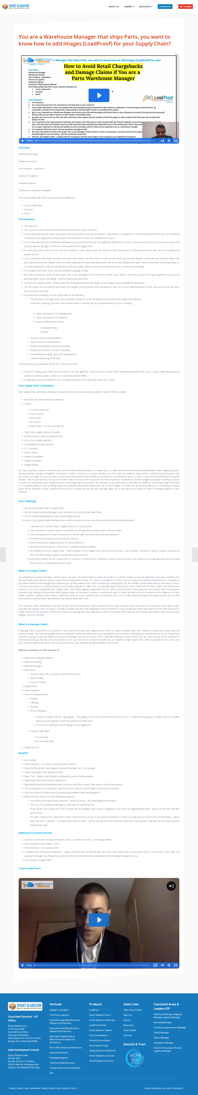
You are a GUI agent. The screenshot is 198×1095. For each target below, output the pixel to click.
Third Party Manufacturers (62, 1063)
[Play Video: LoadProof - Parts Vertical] (99, 95)
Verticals (127, 1035)
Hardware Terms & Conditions (45, 1088)
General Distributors (59, 1053)
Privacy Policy (69, 1088)
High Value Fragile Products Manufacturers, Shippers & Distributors (62, 1039)
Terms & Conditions (19, 1088)
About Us (114, 6)
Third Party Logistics (59, 1015)
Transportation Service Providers (65, 1068)
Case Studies (129, 1030)
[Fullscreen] (175, 141)
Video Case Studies (132, 1010)
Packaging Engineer (59, 1058)
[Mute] (162, 141)
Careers (127, 1020)
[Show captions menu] (155, 965)
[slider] (96, 141)
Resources (144, 6)
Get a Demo (185, 6)
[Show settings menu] (169, 141)
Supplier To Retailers (59, 1010)
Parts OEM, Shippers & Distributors (66, 1047)
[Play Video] (22, 141)
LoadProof (165, 6)
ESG (51, 1073)
